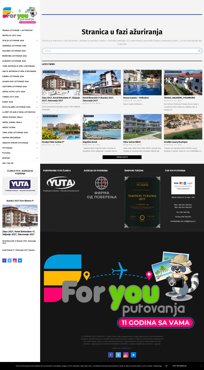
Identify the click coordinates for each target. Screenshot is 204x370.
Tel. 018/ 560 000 (182, 212)
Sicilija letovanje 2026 (13, 41)
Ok (166, 366)
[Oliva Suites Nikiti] (142, 127)
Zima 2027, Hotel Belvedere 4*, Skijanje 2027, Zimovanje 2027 (18, 233)
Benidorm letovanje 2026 (14, 56)
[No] (201, 366)
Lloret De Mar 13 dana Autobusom (18, 112)
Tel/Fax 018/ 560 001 (183, 217)
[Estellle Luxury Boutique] (183, 127)
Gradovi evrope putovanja (15, 143)
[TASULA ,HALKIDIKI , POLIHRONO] (183, 82)
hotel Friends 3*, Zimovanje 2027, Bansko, (18, 250)
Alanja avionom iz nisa (50, 116)
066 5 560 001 (7, 163)
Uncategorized (88, 116)
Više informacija (179, 366)
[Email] (20, 260)
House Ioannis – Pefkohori (136, 97)
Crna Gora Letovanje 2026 (15, 133)
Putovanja (7, 148)
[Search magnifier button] (199, 51)
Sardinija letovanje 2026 (14, 46)
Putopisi (6, 153)
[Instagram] (15, 260)
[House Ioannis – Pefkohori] (142, 82)
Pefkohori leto (129, 72)
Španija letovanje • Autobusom (17, 30)
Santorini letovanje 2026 (14, 87)
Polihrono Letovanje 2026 (173, 72)
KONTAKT (6, 158)
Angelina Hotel (90, 142)
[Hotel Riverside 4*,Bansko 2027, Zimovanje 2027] (102, 82)
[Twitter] (10, 260)
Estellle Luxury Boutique (175, 142)
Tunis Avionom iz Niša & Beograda (18, 66)
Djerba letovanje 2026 (13, 76)
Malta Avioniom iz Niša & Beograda (19, 71)
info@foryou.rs (190, 221)
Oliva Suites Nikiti (132, 142)
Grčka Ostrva (8, 128)
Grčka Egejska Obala (12, 117)
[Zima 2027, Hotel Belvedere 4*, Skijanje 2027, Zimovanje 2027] (20, 216)
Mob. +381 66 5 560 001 (183, 205)
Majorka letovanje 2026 (14, 51)
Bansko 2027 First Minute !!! (20, 200)
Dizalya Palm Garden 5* (53, 142)
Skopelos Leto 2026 (11, 36)
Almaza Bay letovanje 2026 (15, 82)
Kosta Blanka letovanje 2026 (16, 107)
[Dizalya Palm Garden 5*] (61, 127)
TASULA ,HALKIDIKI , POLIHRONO (179, 97)
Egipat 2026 (7, 102)
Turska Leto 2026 (10, 97)
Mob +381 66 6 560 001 (183, 207)
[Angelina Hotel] (102, 127)
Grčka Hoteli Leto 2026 (13, 92)
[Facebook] (4, 260)
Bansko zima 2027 (49, 72)
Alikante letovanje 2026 (14, 61)
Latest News (48, 64)
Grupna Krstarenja (11, 138)
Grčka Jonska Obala (12, 122)
